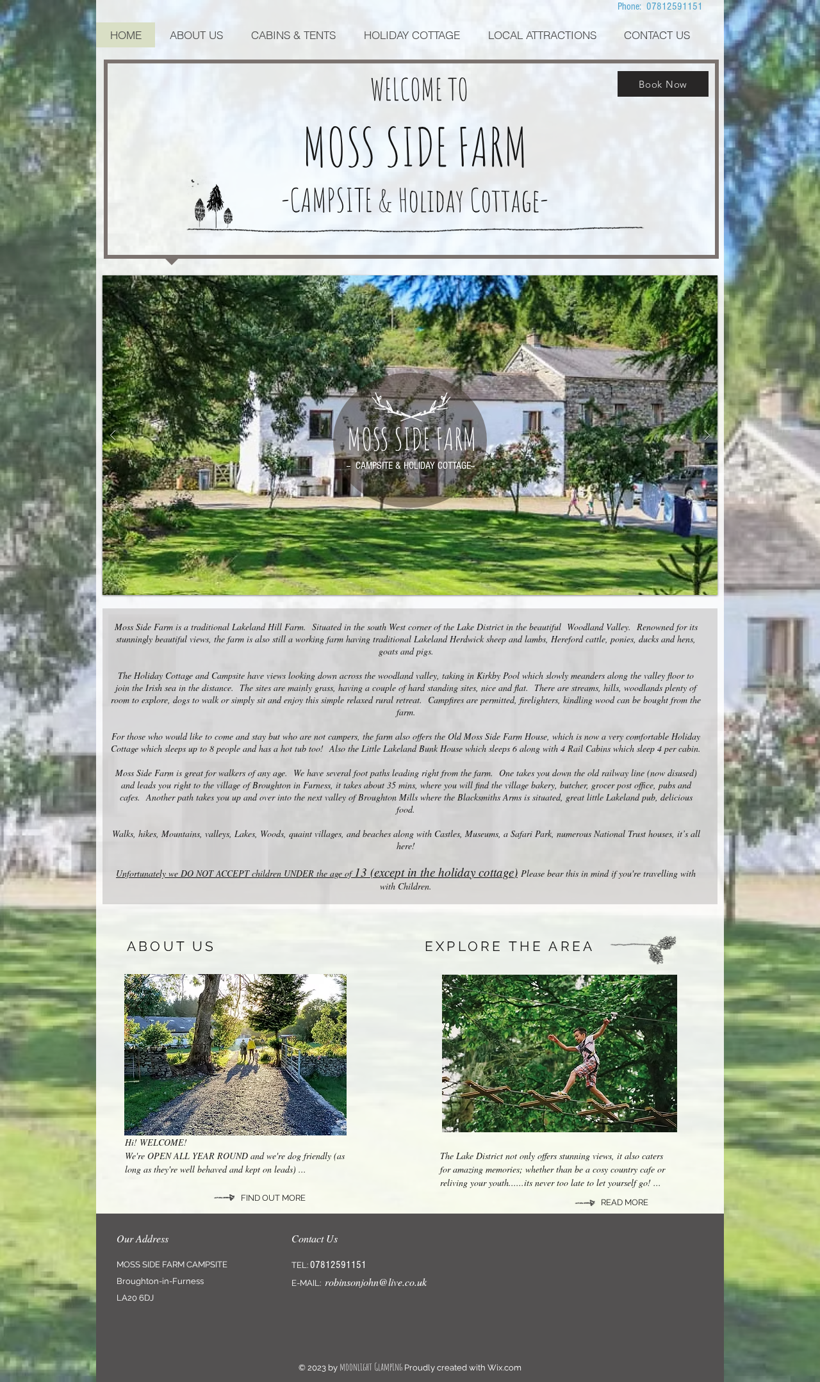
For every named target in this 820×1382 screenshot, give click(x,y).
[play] (687, 286)
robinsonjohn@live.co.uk (376, 1282)
